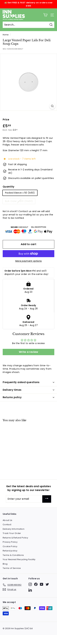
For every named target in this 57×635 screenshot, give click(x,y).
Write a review (28, 352)
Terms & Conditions (13, 555)
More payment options (28, 261)
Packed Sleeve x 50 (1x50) (20, 192)
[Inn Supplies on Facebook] (36, 584)
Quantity (8, 186)
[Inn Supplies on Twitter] (47, 584)
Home (5, 34)
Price (6, 119)
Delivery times (12, 390)
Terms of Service (12, 568)
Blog (5, 563)
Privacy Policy (10, 541)
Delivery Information (13, 528)
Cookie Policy (10, 546)
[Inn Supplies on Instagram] (30, 584)
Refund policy (10, 550)
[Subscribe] (46, 499)
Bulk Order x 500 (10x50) (19, 201)
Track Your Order (12, 533)
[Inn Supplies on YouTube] (41, 584)
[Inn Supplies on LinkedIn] (30, 590)
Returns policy (12, 397)
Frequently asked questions (21, 382)
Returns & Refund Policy (15, 537)
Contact (7, 524)
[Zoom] (52, 106)
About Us (7, 520)
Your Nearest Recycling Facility (19, 559)
